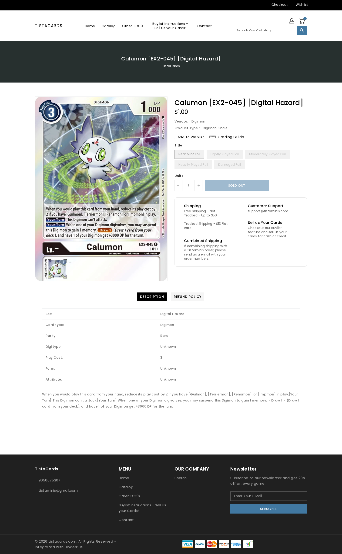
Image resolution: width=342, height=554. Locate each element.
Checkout (280, 4)
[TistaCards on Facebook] (28, 4)
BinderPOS (74, 546)
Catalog (126, 486)
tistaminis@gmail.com (58, 490)
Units (179, 175)
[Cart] (302, 21)
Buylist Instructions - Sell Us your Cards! (142, 508)
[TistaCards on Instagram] (37, 4)
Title (178, 145)
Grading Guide (231, 137)
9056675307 (49, 480)
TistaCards (49, 25)
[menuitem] (90, 26)
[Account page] (292, 21)
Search (180, 477)
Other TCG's (129, 496)
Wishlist (302, 4)
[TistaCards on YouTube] (46, 4)
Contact (126, 519)
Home (124, 477)
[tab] (152, 296)
